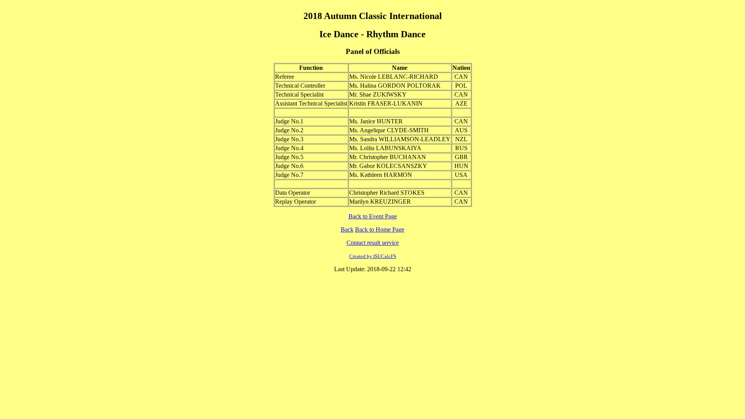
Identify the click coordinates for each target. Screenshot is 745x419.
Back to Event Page (372, 216)
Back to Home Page (379, 229)
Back (347, 229)
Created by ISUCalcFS (372, 256)
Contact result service (373, 242)
